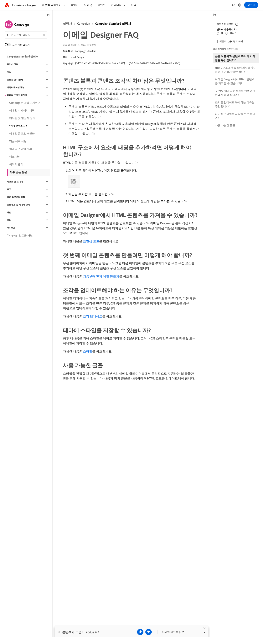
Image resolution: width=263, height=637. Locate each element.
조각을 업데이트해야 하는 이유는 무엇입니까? (235, 104)
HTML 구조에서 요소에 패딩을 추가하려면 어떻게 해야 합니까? (235, 69)
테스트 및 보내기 (15, 181)
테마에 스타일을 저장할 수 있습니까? (235, 116)
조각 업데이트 (92, 316)
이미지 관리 (16, 164)
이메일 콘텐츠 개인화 (22, 133)
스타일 (87, 351)
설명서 (67, 23)
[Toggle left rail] (48, 15)
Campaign (83, 23)
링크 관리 (15, 156)
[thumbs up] (140, 632)
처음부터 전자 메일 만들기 (101, 276)
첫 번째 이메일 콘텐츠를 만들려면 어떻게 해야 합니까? (235, 93)
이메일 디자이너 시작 (22, 110)
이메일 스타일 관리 (20, 149)
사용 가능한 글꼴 (225, 125)
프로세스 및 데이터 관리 (18, 204)
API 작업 (11, 227)
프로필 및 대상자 (15, 79)
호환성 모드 (91, 241)
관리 (9, 220)
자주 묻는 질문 (18, 172)
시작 (9, 72)
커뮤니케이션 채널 (15, 87)
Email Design (77, 57)
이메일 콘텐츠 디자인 (17, 95)
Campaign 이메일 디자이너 (24, 102)
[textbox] (26, 35)
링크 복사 (238, 41)
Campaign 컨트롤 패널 (20, 235)
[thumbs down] (148, 632)
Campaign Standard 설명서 (113, 23)
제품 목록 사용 (18, 141)
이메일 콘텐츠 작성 (18, 125)
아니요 (233, 33)
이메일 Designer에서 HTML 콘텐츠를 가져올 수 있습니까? (235, 81)
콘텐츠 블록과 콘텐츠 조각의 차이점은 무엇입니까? (235, 58)
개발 (9, 212)
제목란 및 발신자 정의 (22, 118)
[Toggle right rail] (214, 15)
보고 (9, 189)
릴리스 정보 (12, 64)
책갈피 (222, 41)
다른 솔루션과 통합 (16, 197)
